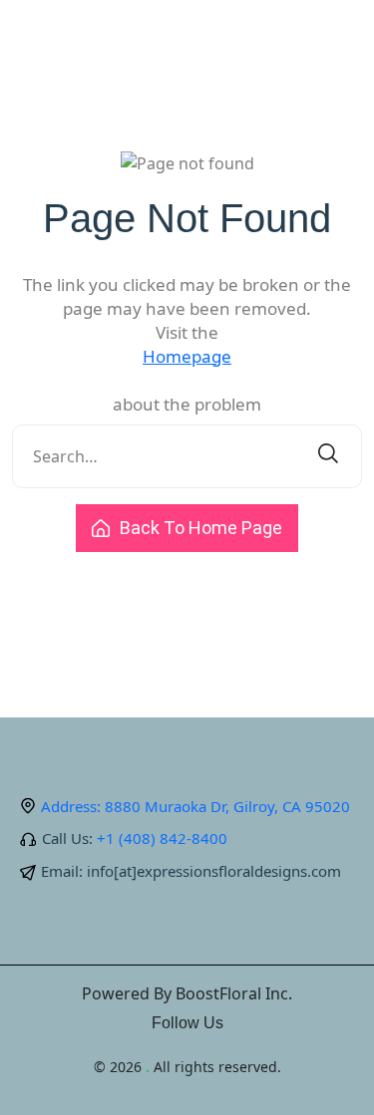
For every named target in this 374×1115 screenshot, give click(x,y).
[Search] (328, 456)
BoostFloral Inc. (234, 993)
